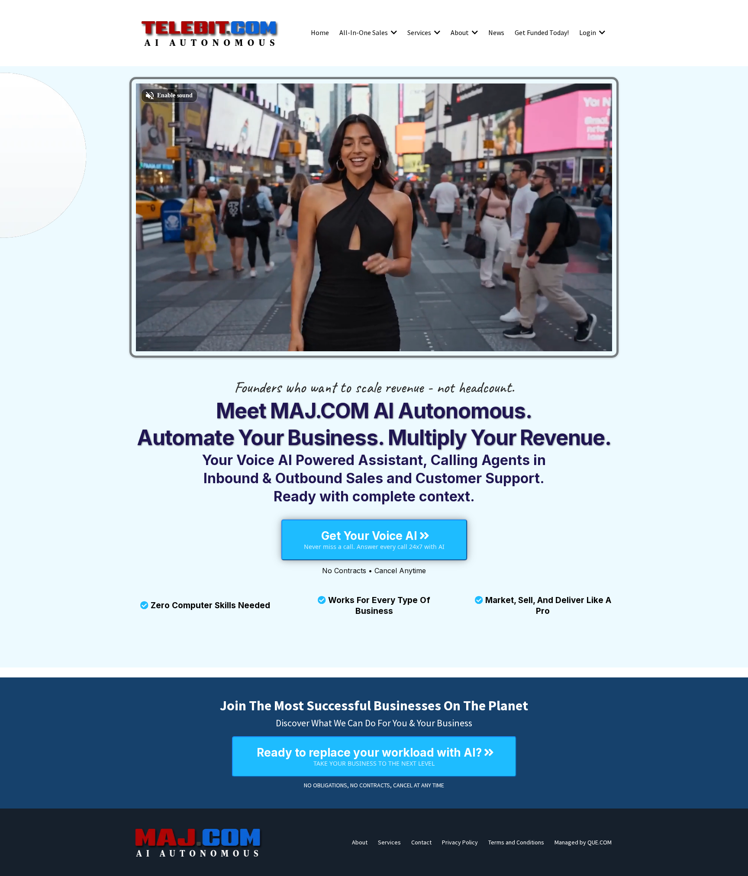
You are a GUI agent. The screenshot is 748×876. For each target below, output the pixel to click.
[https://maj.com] (199, 842)
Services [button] (419, 32)
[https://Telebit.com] (209, 32)
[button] (393, 32)
